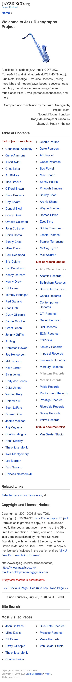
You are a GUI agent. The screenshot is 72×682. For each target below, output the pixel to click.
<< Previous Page (16, 588)
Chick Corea (13, 235)
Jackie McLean (15, 421)
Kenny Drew (13, 281)
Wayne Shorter (49, 208)
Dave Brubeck (14, 195)
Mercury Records (51, 366)
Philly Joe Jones (16, 381)
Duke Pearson (49, 148)
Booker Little (13, 414)
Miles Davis (13, 248)
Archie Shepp (48, 201)
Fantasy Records (51, 347)
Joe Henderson (15, 354)
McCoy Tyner (49, 248)
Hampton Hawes (16, 348)
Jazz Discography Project (51, 518)
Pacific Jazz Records (54, 393)
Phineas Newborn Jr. (19, 474)
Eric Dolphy (13, 261)
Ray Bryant (12, 202)
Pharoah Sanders (51, 188)
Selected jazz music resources (22, 495)
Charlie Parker (49, 142)
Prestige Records (51, 400)
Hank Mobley (14, 440)
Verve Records (49, 420)
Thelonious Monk (16, 447)
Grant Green (13, 328)
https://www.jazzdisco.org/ (19, 567)
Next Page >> (59, 588)
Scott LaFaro (13, 407)
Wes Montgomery (17, 454)
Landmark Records (52, 360)
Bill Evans (11, 288)
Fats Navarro (13, 467)
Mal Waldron (48, 254)
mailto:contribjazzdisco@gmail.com (25, 572)
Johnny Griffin (14, 334)
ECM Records (49, 333)
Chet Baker (12, 168)
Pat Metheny (13, 427)
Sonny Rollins (49, 181)
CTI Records (48, 313)
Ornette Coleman (16, 221)
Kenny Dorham (15, 275)
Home (6, 12)
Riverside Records (52, 406)
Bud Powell (47, 168)
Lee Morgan (13, 460)
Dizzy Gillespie (15, 314)
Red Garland (13, 301)
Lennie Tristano (50, 234)
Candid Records (50, 295)
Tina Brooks (13, 182)
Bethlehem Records (53, 282)
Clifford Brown (14, 188)
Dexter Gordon (15, 321)
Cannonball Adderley (18, 148)
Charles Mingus (15, 434)
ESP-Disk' (46, 340)
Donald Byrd (13, 208)
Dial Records (48, 327)
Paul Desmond (15, 255)
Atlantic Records (50, 276)
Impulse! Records (51, 353)
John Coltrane (14, 228)
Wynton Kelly (14, 394)
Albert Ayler (12, 162)
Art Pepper (47, 155)
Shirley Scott (48, 195)
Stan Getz (12, 308)
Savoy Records (50, 413)
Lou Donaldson (15, 268)
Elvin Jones (13, 374)
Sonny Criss (13, 241)
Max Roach (47, 175)
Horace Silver (49, 215)
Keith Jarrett (13, 367)
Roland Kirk (13, 401)
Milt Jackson (13, 361)
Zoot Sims (46, 221)
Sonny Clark (13, 215)
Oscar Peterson (50, 161)
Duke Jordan (13, 387)
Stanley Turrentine (51, 241)
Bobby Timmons (50, 228)
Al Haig (10, 341)
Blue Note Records (52, 289)
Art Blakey (12, 175)
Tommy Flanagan (16, 294)
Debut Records (50, 320)
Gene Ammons (15, 155)
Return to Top (39, 588)
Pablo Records (49, 386)
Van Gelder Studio (51, 434)
